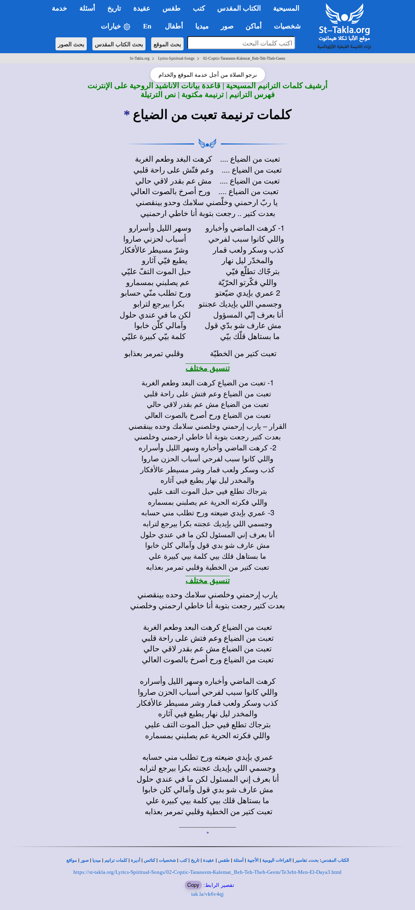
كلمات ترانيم (116, 860)
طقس (224, 860)
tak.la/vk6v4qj (207, 894)
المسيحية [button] (286, 8)
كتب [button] (199, 8)
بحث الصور (71, 44)
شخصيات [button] (290, 26)
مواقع (71, 860)
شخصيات (167, 860)
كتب (183, 860)
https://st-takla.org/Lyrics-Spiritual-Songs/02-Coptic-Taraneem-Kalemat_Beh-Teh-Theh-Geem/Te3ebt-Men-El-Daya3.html (207, 872)
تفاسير (301, 860)
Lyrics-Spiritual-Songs (176, 58)
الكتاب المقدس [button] (239, 8)
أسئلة (238, 860)
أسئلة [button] (87, 8)
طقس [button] (172, 8)
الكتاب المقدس (335, 860)
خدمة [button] (59, 8)
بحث (314, 860)
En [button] (148, 26)
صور (85, 860)
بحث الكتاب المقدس (119, 44)
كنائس (149, 860)
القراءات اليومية (276, 860)
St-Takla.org (140, 58)
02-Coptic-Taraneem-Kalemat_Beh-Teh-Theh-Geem (244, 58)
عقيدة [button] (141, 8)
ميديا (96, 860)
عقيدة (208, 860)
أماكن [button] (254, 26)
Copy (193, 884)
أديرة (135, 860)
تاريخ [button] (114, 8)
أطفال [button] (174, 26)
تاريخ (195, 860)
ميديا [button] (202, 26)
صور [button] (227, 26)
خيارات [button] (112, 26)
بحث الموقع (167, 44)
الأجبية (253, 860)
